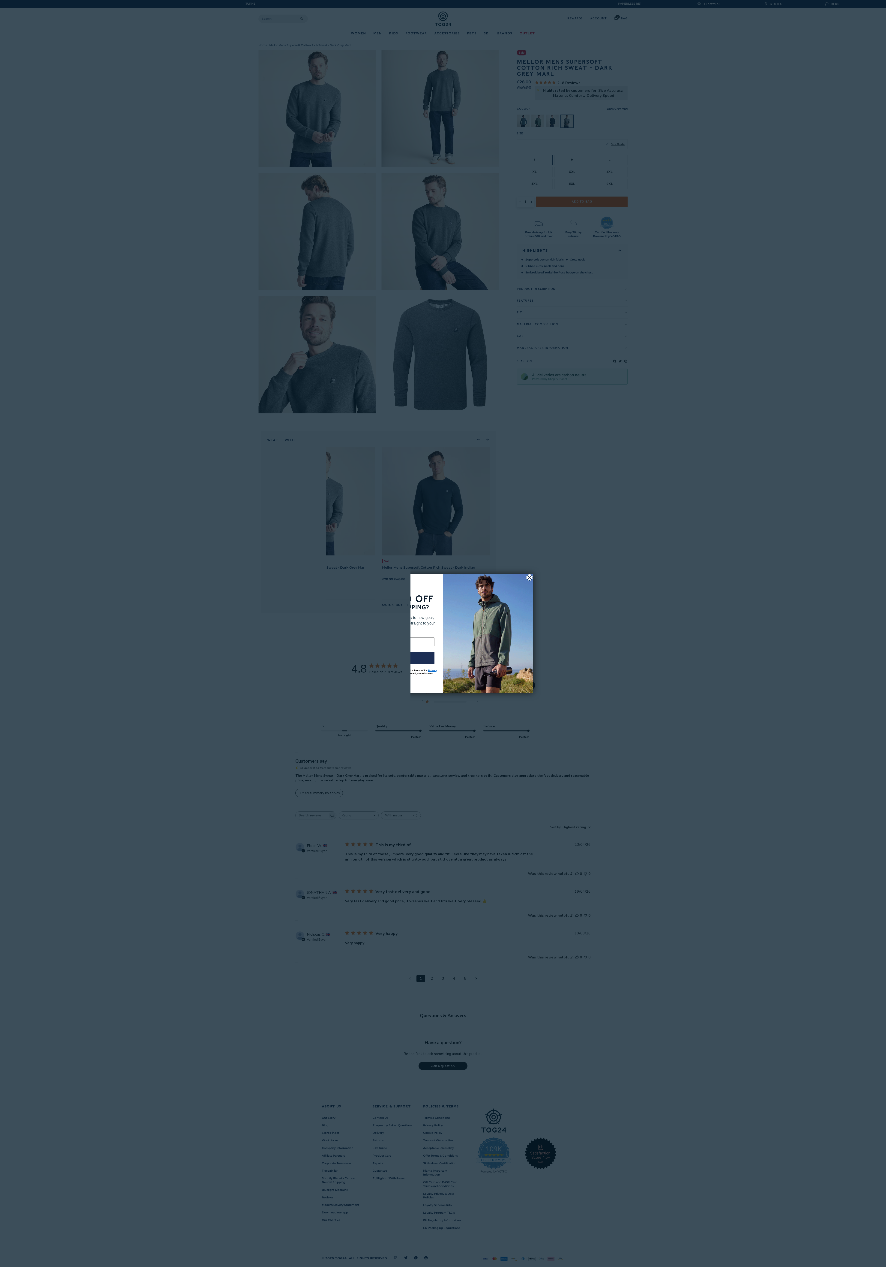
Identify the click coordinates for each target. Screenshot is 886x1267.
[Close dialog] (529, 577)
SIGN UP (398, 658)
